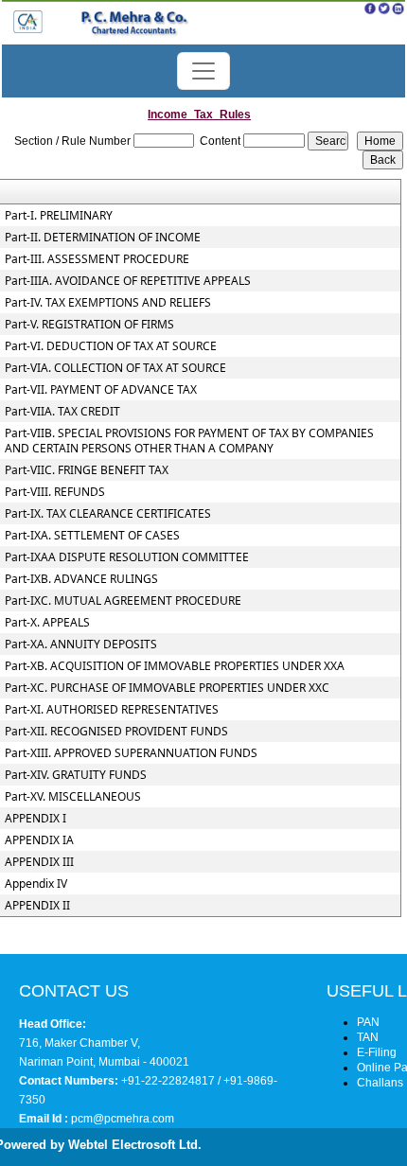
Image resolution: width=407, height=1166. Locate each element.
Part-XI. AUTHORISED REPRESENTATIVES (112, 709)
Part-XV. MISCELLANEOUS (73, 796)
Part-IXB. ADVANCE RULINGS (81, 579)
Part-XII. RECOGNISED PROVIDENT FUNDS (116, 731)
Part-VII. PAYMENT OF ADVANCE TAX (101, 390)
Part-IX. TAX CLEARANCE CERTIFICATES (108, 513)
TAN (368, 1037)
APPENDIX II (37, 905)
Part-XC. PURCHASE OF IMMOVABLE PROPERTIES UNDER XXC (167, 688)
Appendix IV (36, 884)
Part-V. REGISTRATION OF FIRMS (89, 324)
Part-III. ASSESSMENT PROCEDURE (97, 259)
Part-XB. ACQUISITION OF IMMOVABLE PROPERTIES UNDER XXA (175, 666)
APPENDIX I (35, 818)
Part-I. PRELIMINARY (59, 215)
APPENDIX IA (39, 840)
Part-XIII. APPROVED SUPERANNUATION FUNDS (131, 753)
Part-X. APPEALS (47, 622)
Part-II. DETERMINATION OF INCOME (103, 237)
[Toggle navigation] (203, 71)
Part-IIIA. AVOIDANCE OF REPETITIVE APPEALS (128, 281)
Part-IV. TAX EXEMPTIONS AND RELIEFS (108, 302)
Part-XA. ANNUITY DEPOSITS (81, 644)
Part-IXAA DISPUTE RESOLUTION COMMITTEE (127, 557)
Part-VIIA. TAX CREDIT (62, 411)
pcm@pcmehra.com (121, 1118)
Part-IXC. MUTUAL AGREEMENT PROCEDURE (123, 601)
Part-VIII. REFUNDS (55, 492)
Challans (380, 1082)
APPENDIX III (39, 862)
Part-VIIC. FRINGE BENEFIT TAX (86, 470)
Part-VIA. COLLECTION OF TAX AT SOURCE (115, 368)
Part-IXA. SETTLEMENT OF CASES (92, 535)
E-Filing (377, 1052)
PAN (368, 1022)
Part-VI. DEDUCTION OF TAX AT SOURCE (111, 346)
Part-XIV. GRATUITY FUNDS (76, 775)
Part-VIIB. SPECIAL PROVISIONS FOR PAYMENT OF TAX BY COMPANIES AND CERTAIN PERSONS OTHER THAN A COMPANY (189, 441)
